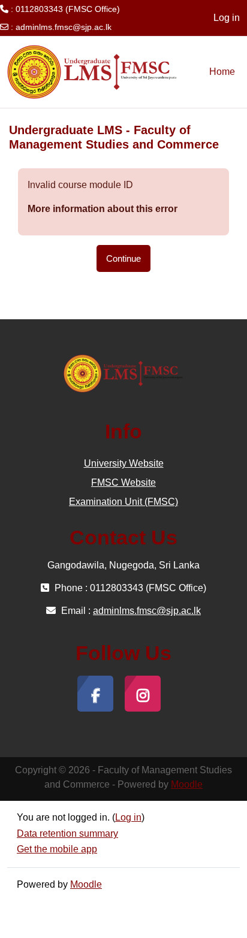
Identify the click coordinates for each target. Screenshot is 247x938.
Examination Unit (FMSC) (123, 502)
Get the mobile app (57, 849)
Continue (123, 258)
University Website (124, 463)
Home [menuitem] (222, 71)
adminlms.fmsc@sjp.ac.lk (64, 27)
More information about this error (102, 209)
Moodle (187, 784)
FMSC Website (123, 482)
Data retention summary (67, 833)
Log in (226, 18)
